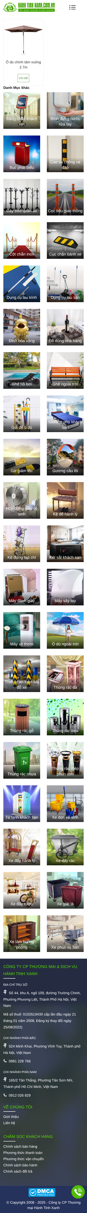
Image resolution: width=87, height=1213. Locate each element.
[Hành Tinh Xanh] (29, 11)
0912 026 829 (20, 1095)
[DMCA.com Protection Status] (43, 1193)
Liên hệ (9, 1123)
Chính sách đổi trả (17, 1171)
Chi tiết (23, 78)
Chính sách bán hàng (20, 1147)
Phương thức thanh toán (22, 1153)
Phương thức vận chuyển (23, 1159)
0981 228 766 (20, 1061)
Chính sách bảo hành (20, 1165)
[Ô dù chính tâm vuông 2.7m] (23, 58)
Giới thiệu (11, 1117)
